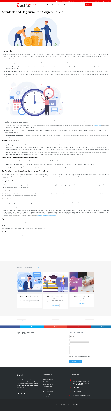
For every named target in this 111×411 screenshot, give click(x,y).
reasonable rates (97, 125)
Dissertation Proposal (48, 384)
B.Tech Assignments (48, 391)
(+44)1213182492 (94, 1)
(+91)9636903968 (84, 1)
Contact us (71, 4)
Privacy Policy (76, 404)
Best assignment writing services (29, 296)
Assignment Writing (48, 379)
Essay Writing (46, 381)
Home (48, 4)
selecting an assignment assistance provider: (47, 215)
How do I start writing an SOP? (82, 296)
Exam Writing (46, 396)
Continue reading (29, 304)
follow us (106, 1)
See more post (37, 267)
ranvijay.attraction (8, 248)
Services (60, 4)
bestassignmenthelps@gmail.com (66, 1)
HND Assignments (47, 389)
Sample (54, 4)
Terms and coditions (66, 404)
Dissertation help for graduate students (55, 297)
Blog (65, 4)
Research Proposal (47, 386)
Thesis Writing (46, 394)
